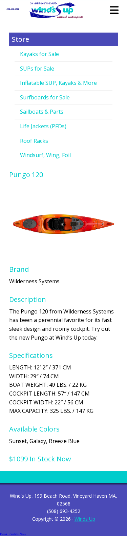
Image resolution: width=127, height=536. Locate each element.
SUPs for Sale (37, 68)
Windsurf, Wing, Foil (45, 155)
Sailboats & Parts (41, 111)
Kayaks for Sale (39, 54)
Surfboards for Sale (45, 97)
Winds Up (85, 519)
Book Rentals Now (13, 534)
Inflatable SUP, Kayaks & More (58, 83)
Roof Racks (34, 141)
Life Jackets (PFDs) (43, 126)
